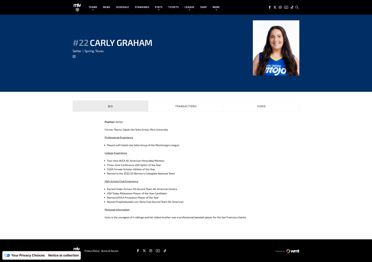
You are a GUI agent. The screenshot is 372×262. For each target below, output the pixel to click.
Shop (203, 7)
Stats (158, 7)
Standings (142, 7)
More (216, 7)
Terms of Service (109, 250)
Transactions (186, 106)
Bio (110, 106)
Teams (93, 7)
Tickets (173, 7)
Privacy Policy (91, 250)
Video (261, 106)
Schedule (122, 7)
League (189, 7)
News (106, 7)
